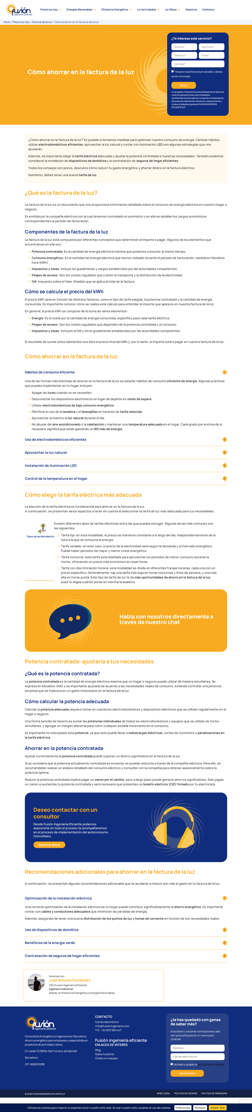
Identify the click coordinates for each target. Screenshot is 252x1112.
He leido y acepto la (198, 1064)
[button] (51, 10)
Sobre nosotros (104, 1054)
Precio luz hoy (21, 22)
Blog (98, 1050)
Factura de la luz (42, 22)
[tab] (42, 551)
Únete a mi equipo (106, 1058)
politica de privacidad (211, 1064)
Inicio (6, 22)
